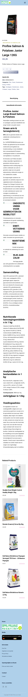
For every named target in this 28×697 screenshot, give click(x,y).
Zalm (18, 89)
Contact (3, 676)
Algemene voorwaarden (7, 651)
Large (9, 89)
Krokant (5, 89)
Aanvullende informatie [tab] (14, 105)
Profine (8, 84)
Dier (10, 82)
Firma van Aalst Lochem (7, 666)
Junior (21, 87)
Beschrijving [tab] (14, 98)
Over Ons (4, 648)
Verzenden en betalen (7, 656)
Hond (13, 82)
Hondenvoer (15, 87)
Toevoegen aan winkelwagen (10, 72)
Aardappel (8, 87)
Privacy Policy (5, 653)
